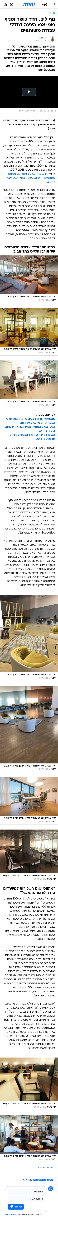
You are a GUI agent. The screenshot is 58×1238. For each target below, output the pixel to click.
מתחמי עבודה (39, 1167)
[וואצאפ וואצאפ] (11, 4)
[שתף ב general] (5, 4)
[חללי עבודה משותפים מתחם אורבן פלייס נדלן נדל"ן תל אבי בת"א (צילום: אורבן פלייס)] (29, 856)
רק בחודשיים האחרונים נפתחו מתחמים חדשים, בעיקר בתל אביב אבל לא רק (30, 178)
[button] (44, 4)
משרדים (51, 1167)
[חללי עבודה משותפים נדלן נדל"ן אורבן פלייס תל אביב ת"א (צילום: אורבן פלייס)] (29, 729)
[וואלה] (29, 4)
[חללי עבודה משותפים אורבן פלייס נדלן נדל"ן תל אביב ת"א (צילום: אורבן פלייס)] (29, 279)
